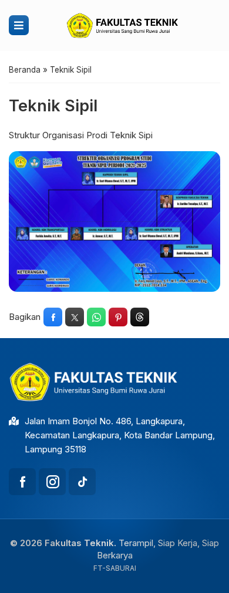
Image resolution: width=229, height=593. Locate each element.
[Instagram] (52, 481)
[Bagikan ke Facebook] (52, 317)
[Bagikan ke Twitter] (74, 317)
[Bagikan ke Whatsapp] (96, 317)
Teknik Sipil (53, 105)
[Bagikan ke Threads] (139, 317)
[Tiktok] (82, 481)
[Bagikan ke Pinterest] (118, 317)
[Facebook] (22, 481)
